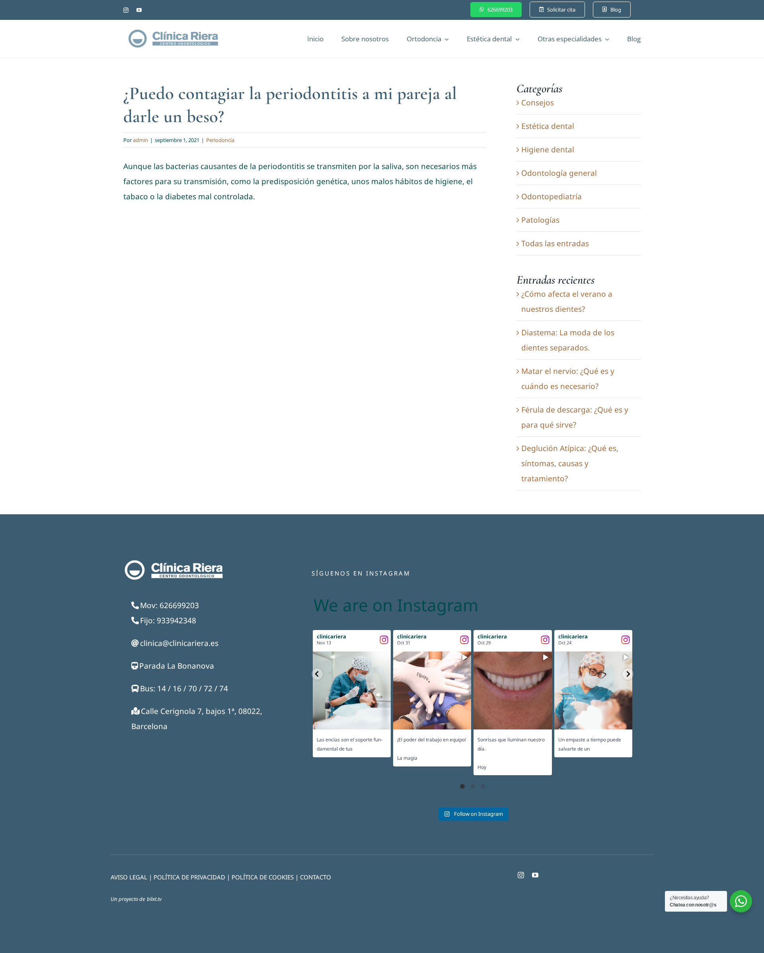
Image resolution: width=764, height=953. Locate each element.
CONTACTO (315, 877)
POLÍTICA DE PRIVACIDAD (189, 877)
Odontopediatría (551, 196)
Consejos (537, 102)
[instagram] (126, 10)
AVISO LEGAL (129, 877)
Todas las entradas (555, 243)
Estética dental (547, 126)
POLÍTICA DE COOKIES (263, 877)
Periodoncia (220, 140)
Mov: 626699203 (169, 605)
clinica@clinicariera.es (179, 643)
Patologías (540, 220)
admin (140, 140)
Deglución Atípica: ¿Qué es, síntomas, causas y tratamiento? (569, 463)
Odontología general (559, 173)
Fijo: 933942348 (168, 620)
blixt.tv (154, 898)
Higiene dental (547, 149)
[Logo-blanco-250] (173, 561)
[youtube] (139, 10)
